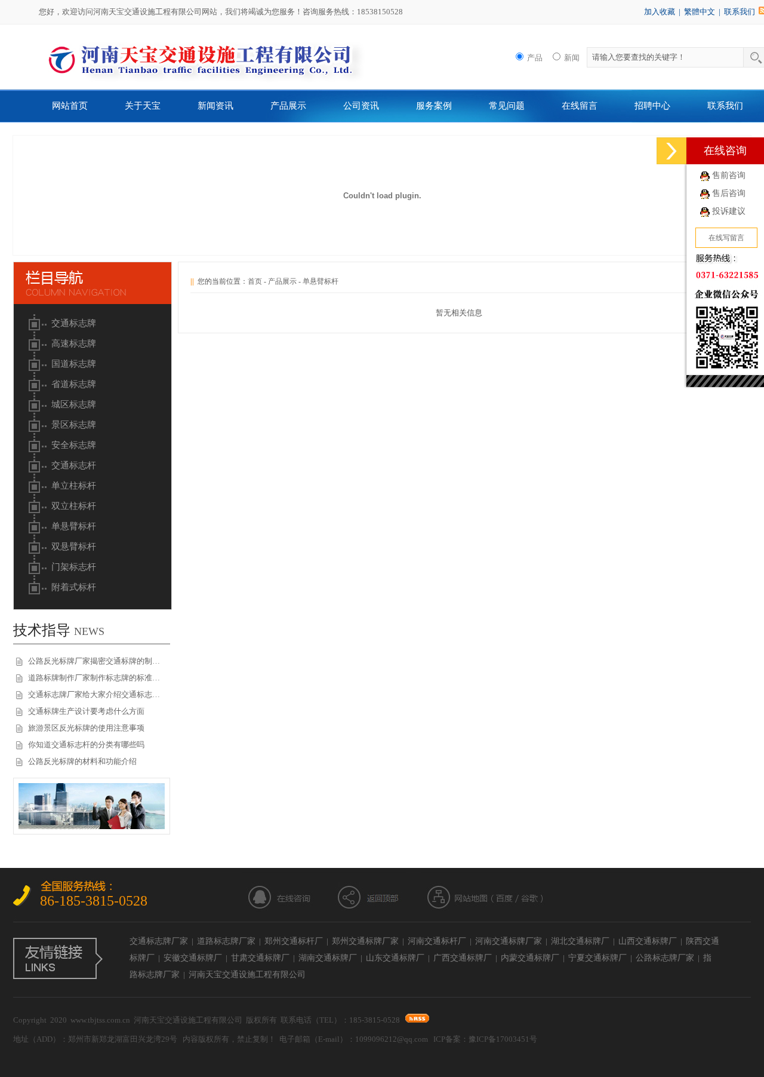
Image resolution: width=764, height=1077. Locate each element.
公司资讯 (361, 106)
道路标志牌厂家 (226, 941)
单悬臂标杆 (73, 526)
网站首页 (70, 106)
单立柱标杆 (73, 485)
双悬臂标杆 (73, 546)
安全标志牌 (73, 445)
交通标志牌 (73, 323)
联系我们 (739, 11)
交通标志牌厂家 (159, 941)
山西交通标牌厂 (647, 941)
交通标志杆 (73, 465)
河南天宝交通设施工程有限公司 (247, 974)
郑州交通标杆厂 (293, 941)
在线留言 (579, 106)
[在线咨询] (671, 150)
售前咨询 (728, 175)
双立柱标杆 (73, 506)
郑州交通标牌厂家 (365, 941)
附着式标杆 (73, 587)
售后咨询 (728, 193)
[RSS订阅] (417, 1019)
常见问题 (507, 106)
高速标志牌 (73, 343)
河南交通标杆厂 (437, 941)
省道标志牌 (73, 384)
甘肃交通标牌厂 (260, 957)
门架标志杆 (73, 567)
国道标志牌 (73, 364)
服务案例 (434, 106)
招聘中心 (652, 106)
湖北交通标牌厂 (580, 941)
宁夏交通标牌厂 (597, 957)
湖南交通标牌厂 (327, 957)
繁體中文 (699, 11)
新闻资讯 (215, 106)
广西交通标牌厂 (462, 957)
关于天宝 (143, 106)
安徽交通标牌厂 (193, 957)
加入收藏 (659, 11)
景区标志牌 (73, 424)
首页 (255, 281)
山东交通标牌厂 (395, 957)
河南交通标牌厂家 (508, 941)
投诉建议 (728, 211)
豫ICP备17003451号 (503, 1039)
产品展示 (288, 106)
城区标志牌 (73, 404)
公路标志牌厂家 (665, 957)
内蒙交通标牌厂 (530, 957)
